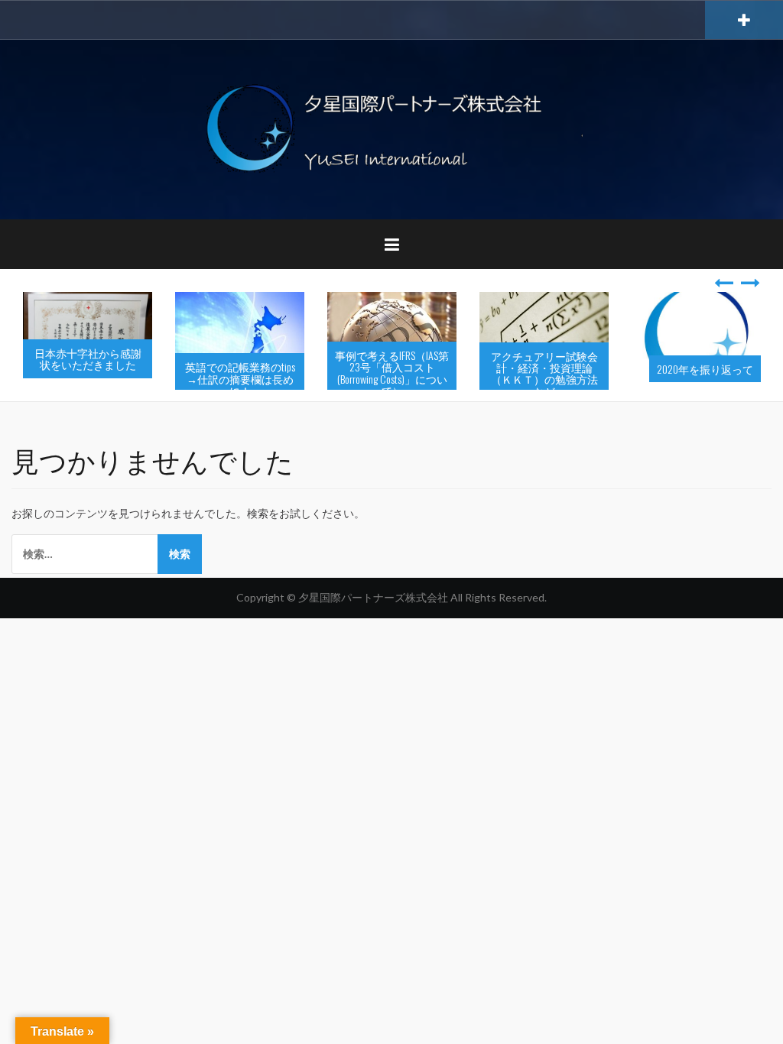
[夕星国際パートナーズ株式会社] (391, 128)
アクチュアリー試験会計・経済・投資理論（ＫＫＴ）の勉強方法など (544, 373)
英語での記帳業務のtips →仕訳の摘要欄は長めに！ (240, 378)
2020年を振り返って (705, 369)
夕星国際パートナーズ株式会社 (374, 597)
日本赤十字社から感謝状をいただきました (87, 358)
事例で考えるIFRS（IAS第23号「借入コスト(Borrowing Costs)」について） (392, 372)
